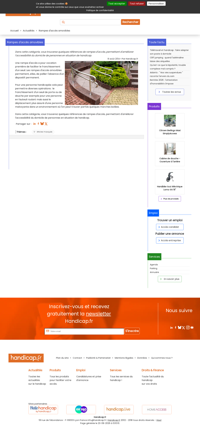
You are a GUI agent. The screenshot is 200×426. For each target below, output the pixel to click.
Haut (159, 420)
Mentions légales (124, 357)
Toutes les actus (171, 92)
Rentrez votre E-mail (32, 331)
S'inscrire (132, 331)
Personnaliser (156, 3)
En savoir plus (171, 279)
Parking (153, 268)
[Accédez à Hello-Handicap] (43, 409)
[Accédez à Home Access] (157, 409)
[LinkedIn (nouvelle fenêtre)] (34, 124)
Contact (77, 357)
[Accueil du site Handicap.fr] (26, 358)
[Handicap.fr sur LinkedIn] (171, 327)
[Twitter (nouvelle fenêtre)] (46, 124)
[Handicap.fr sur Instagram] (187, 327)
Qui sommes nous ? (161, 357)
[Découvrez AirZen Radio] (81, 409)
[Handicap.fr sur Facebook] (175, 327)
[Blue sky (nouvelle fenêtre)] (42, 124)
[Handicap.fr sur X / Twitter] (183, 327)
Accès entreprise (171, 240)
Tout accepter (116, 3)
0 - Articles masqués (43, 132)
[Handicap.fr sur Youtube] (192, 327)
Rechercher (131, 22)
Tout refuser (137, 3)
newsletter (98, 313)
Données (142, 357)
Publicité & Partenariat (98, 357)
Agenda (154, 264)
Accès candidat (170, 227)
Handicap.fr (114, 420)
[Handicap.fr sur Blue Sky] (179, 327)
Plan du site (62, 357)
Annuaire (154, 272)
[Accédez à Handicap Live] (119, 409)
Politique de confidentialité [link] (100, 10)
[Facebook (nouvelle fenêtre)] (38, 124)
